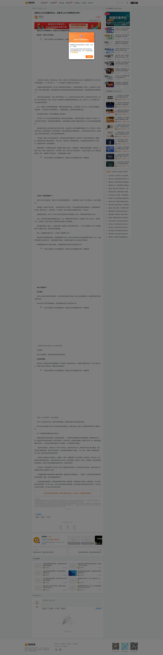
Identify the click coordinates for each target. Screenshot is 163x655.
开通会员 (89, 56)
